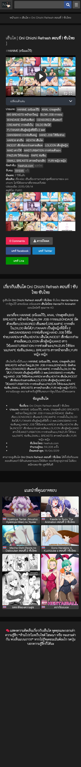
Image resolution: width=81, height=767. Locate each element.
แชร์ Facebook (19, 251)
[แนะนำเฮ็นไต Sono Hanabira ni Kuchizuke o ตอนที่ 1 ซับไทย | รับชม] (60, 535)
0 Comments (17, 241)
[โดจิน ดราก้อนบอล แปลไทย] (60, 579)
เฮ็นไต (25, 17)
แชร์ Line (18, 260)
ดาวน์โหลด (42, 241)
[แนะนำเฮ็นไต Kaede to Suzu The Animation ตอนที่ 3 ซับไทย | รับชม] (60, 506)
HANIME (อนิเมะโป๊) (20, 50)
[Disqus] (40, 696)
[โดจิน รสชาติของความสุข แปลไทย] (21, 579)
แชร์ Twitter (45, 251)
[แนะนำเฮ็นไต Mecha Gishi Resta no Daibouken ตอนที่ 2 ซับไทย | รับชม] (21, 535)
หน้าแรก (14, 17)
